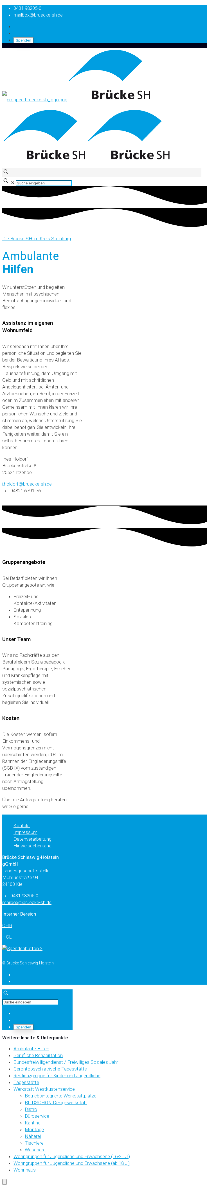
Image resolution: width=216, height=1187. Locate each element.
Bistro (31, 1109)
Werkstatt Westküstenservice (44, 1089)
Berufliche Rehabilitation (38, 1055)
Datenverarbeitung (32, 839)
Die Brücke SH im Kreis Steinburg (36, 238)
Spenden (23, 40)
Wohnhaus (25, 1170)
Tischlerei (34, 1143)
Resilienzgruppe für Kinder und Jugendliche (57, 1075)
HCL (7, 937)
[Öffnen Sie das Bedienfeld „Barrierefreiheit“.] (4, 1182)
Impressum (25, 832)
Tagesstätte (26, 1082)
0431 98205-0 (27, 8)
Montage (34, 1129)
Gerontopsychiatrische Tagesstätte (50, 1069)
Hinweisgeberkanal (33, 845)
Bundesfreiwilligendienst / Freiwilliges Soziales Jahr (66, 1062)
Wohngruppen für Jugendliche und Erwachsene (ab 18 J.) (72, 1163)
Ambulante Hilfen (31, 1048)
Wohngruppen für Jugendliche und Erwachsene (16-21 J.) (72, 1156)
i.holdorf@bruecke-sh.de (27, 484)
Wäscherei (35, 1149)
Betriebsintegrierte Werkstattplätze (60, 1096)
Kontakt (22, 825)
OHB (7, 925)
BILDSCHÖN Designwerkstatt (56, 1102)
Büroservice (37, 1116)
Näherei (33, 1136)
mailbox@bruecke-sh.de (38, 15)
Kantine (32, 1123)
